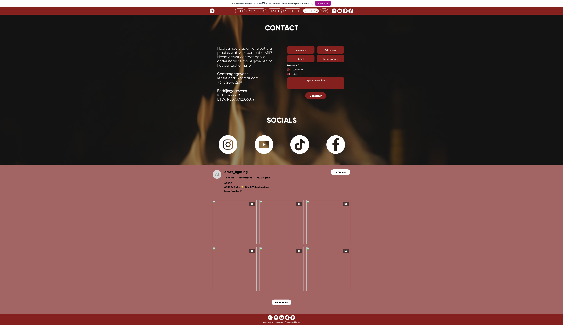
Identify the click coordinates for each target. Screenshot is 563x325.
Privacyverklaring (292, 322)
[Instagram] (334, 10)
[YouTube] (339, 10)
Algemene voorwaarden (273, 322)
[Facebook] (350, 10)
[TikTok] (345, 10)
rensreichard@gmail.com (238, 78)
